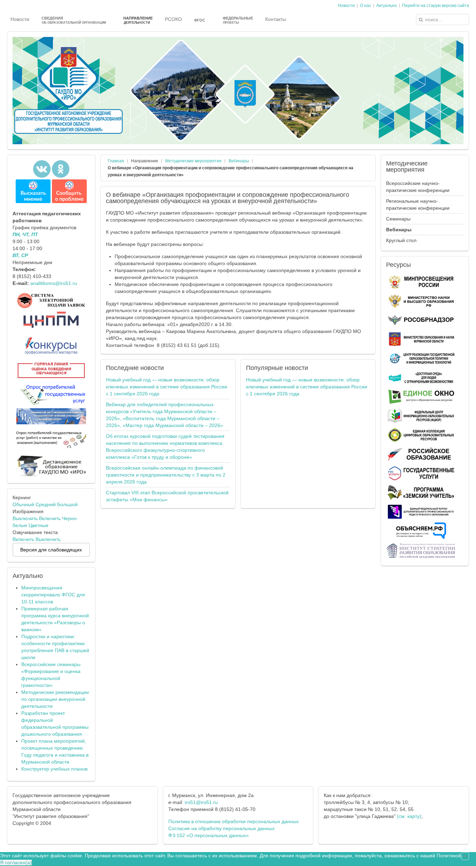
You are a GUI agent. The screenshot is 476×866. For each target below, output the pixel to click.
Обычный (23, 504)
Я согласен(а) (16, 862)
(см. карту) (409, 816)
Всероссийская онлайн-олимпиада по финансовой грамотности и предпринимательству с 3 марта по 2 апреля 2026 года (165, 475)
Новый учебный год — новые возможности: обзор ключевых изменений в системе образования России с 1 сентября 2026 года (166, 386)
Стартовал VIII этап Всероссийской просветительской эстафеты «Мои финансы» (167, 496)
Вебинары (239, 160)
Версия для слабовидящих (51, 549)
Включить (50, 518)
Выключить (25, 518)
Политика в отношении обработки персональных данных (233, 821)
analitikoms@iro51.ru (53, 283)
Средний (46, 504)
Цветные (38, 525)
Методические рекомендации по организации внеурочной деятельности (55, 699)
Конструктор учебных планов (54, 769)
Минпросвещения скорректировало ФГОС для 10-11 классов (53, 594)
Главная (116, 160)
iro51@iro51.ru (201, 802)
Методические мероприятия (193, 160)
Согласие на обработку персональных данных (221, 828)
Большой (67, 504)
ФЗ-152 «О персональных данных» (208, 835)
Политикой (449, 855)
